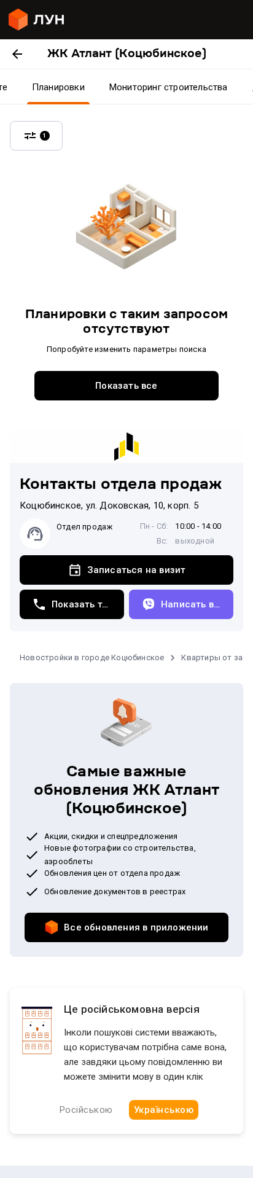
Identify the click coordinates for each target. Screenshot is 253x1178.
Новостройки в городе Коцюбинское (92, 657)
